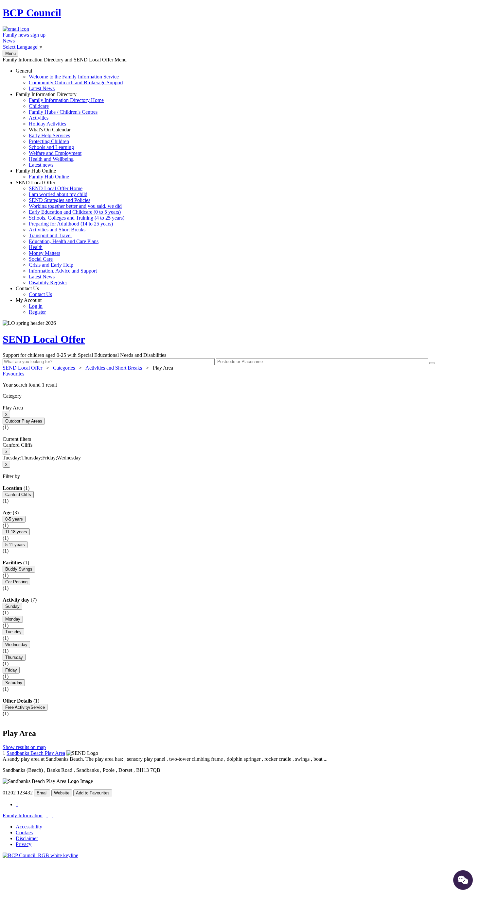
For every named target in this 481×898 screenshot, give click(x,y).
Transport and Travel (50, 235)
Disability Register (48, 282)
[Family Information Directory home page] (40, 855)
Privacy (23, 844)
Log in (36, 306)
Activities (38, 118)
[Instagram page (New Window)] (52, 815)
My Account (31, 306)
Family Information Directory (60, 129)
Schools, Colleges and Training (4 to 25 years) (76, 218)
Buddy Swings (18, 569)
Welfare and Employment (55, 153)
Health (36, 247)
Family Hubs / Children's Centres (63, 112)
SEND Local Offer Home (55, 188)
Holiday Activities (47, 123)
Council (32, 13)
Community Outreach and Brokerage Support (76, 82)
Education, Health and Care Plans (63, 241)
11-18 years (16, 531)
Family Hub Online (42, 173)
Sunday (12, 606)
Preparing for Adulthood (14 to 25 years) (71, 223)
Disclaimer (27, 838)
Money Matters (44, 253)
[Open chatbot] (463, 880)
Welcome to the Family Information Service (74, 76)
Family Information (23, 815)
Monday (12, 619)
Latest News (42, 88)
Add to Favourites (93, 792)
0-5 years (14, 519)
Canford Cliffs (18, 494)
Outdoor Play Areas (23, 421)
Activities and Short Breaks (57, 229)
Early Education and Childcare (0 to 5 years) (75, 212)
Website (61, 792)
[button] (240, 385)
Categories (64, 368)
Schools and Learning (51, 147)
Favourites (13, 373)
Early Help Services (49, 135)
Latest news (41, 165)
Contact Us (34, 291)
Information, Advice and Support (63, 271)
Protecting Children (49, 141)
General (69, 79)
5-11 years (15, 544)
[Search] (432, 363)
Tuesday (13, 631)
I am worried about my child (58, 194)
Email (42, 792)
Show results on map (24, 747)
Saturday (13, 682)
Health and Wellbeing (51, 159)
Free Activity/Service (25, 707)
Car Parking (16, 581)
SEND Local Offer (70, 232)
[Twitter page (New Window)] (47, 815)
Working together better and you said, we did (75, 206)
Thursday (14, 657)
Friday (11, 670)
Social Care (41, 259)
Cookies (24, 832)
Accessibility (29, 826)
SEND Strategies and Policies (59, 200)
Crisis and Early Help (51, 265)
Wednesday (16, 644)
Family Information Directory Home (66, 100)
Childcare (39, 106)
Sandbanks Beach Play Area (36, 753)
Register (37, 312)
